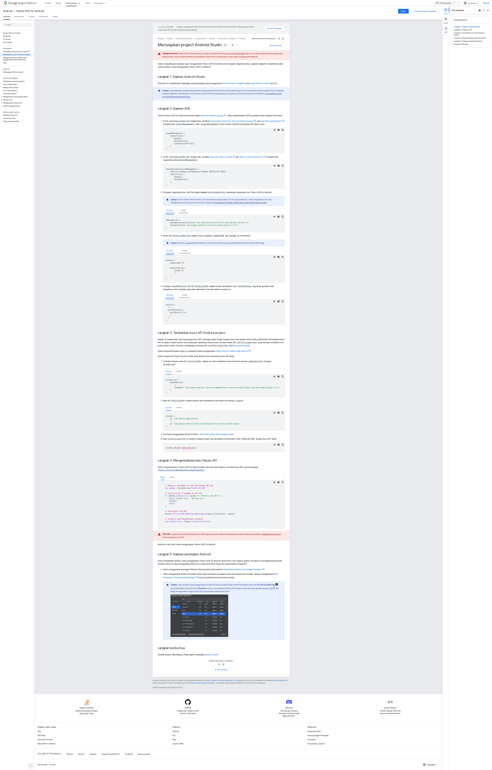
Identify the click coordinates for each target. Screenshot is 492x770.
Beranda (161, 39)
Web (174, 740)
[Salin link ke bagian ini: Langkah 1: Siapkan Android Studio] (207, 77)
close (487, 10)
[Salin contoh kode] (283, 130)
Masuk (486, 3)
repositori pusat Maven (271, 121)
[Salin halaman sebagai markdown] (233, 45)
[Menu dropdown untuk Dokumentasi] (80, 3)
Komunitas (98, 3)
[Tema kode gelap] (279, 130)
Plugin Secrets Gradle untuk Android (232, 351)
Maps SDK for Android (46, 744)
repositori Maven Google (212, 115)
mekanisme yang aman (271, 534)
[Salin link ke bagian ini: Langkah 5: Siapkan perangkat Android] (213, 554)
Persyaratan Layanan (316, 744)
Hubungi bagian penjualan (425, 11)
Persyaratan (43, 765)
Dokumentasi (71, 3)
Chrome (81, 754)
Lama (55, 16)
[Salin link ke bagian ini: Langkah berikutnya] (187, 648)
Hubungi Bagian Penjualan (318, 735)
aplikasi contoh (211, 654)
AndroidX (240, 54)
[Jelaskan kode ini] (275, 130)
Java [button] (172, 477)
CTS (270, 588)
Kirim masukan (275, 45)
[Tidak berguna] (283, 39)
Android (7, 11)
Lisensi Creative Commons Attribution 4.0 (220, 680)
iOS (173, 735)
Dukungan (312, 740)
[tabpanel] (224, 223)
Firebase (93, 754)
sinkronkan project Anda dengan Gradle (216, 434)
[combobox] (447, 3)
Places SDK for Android (30, 11)
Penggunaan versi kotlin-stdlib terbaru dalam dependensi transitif (240, 203)
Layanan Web (177, 744)
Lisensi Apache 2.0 (281, 680)
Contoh (31, 16)
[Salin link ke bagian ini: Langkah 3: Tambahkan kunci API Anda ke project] (227, 333)
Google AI (129, 754)
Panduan (6, 16)
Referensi (19, 16)
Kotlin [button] (179, 371)
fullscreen (483, 10)
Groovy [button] (168, 371)
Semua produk (144, 754)
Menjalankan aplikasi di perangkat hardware (242, 569)
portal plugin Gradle (218, 121)
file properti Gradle (241, 345)
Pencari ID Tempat (45, 740)
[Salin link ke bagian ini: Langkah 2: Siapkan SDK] (192, 108)
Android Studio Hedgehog (234, 83)
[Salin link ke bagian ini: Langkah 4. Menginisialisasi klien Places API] (219, 460)
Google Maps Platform (184, 39)
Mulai (403, 11)
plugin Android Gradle (259, 83)
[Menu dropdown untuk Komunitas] (106, 3)
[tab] (170, 211)
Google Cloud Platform (111, 754)
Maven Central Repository (251, 157)
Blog (87, 3)
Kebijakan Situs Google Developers (201, 683)
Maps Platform (27, 3)
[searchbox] (17, 25)
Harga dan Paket (314, 731)
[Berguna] (279, 39)
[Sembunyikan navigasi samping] (30, 765)
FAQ (39, 731)
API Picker (42, 735)
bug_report (479, 10)
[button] (16, 96)
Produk (48, 3)
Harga (58, 3)
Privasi (52, 765)
